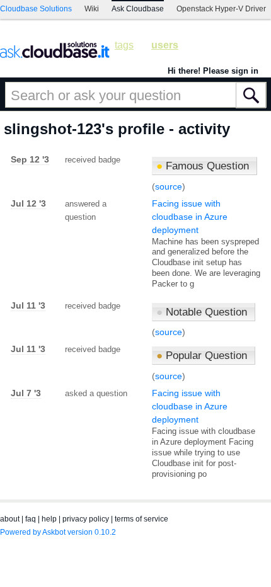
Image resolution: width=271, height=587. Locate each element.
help (49, 519)
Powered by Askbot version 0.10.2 (58, 532)
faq (30, 519)
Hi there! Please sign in (213, 71)
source (168, 186)
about (10, 519)
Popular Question (201, 356)
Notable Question (201, 312)
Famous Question (202, 166)
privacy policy (85, 519)
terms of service (141, 519)
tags (124, 45)
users (164, 45)
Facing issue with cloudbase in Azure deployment (190, 216)
